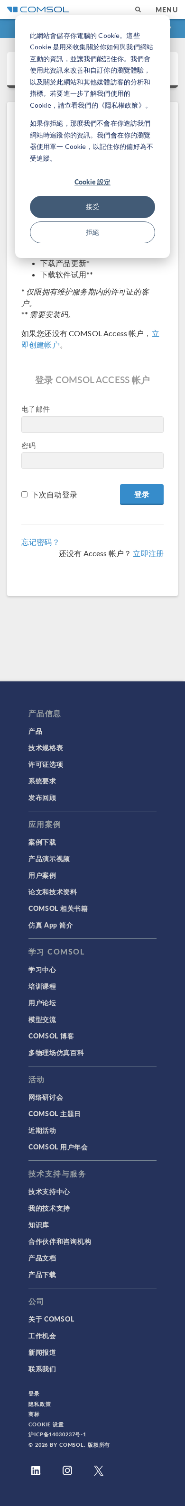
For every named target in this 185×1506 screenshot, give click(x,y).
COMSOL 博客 (51, 1035)
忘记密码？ (40, 541)
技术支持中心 (49, 1191)
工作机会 (42, 1335)
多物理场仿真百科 (56, 1052)
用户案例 (42, 875)
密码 (28, 445)
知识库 (38, 1224)
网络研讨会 (46, 1097)
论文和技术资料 (52, 891)
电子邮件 (35, 408)
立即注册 (148, 553)
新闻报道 (42, 1352)
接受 (92, 206)
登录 (34, 1393)
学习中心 (42, 969)
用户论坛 (42, 1002)
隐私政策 (39, 1403)
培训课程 (42, 986)
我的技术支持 (49, 1207)
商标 (34, 1413)
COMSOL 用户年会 (58, 1146)
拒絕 (92, 232)
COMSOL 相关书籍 (58, 908)
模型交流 (42, 1019)
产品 (35, 730)
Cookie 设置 (46, 1424)
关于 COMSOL (51, 1318)
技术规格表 (46, 747)
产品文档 (42, 1257)
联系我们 (42, 1368)
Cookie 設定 (92, 181)
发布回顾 (42, 797)
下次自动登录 (54, 494)
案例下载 (42, 841)
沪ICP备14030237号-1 (57, 1434)
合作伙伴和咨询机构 (59, 1241)
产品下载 (42, 1274)
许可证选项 (46, 764)
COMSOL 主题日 (54, 1113)
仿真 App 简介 (50, 924)
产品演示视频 (49, 858)
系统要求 (42, 780)
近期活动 (42, 1130)
